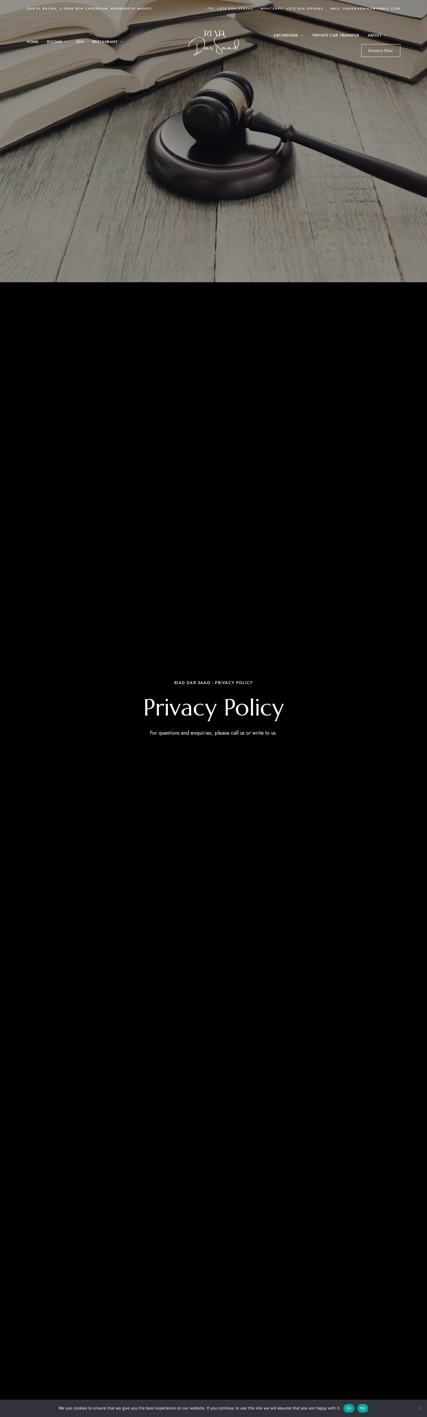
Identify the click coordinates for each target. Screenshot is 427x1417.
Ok (348, 1408)
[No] (420, 1408)
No (363, 1408)
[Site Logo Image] (214, 42)
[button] (380, 50)
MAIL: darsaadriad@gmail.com (365, 8)
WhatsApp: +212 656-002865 (292, 8)
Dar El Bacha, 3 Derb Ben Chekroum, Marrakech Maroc (89, 8)
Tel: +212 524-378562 (230, 8)
